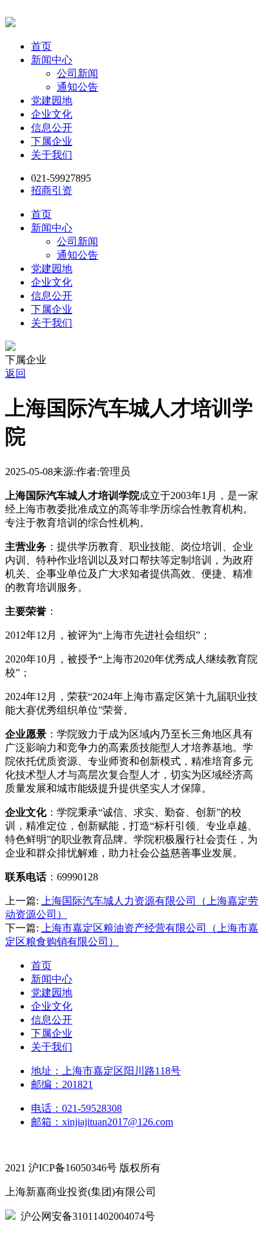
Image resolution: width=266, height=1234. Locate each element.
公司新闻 (77, 73)
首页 (41, 46)
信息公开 (51, 127)
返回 (15, 373)
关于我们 (51, 154)
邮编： (62, 1084)
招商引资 (51, 190)
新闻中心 (51, 59)
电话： (76, 1108)
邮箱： (102, 1121)
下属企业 (51, 141)
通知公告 (77, 86)
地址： (106, 1070)
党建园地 (51, 100)
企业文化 (51, 114)
